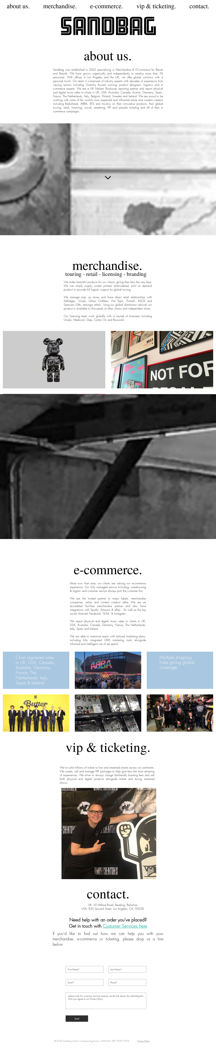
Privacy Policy (143, 1040)
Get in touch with (86, 926)
